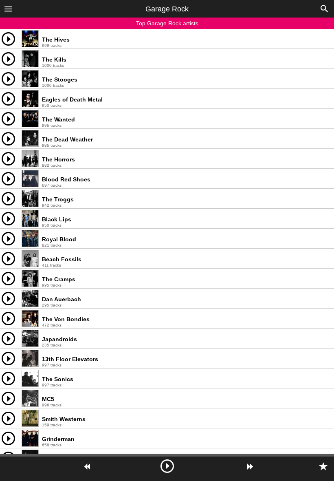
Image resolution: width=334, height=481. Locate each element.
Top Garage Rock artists (167, 23)
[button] (8, 8)
